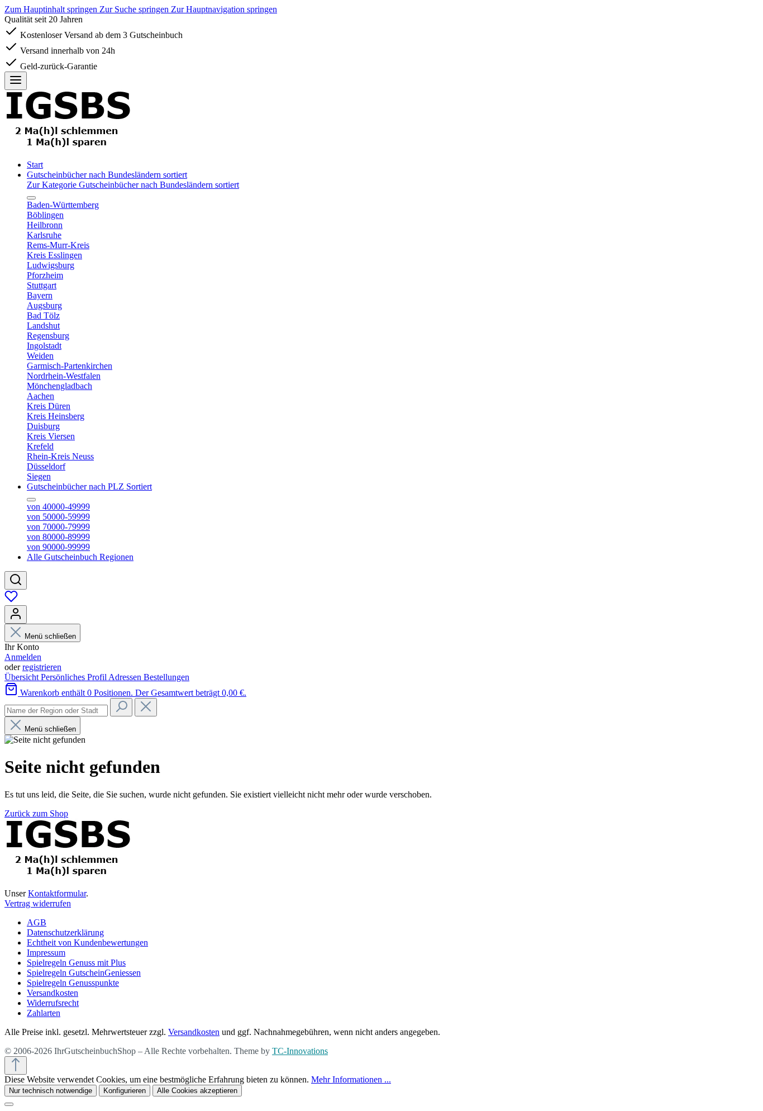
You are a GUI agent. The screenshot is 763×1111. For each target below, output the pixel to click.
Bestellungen (166, 677)
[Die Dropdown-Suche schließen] (146, 707)
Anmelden (22, 657)
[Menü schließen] (31, 198)
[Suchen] (15, 580)
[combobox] (56, 710)
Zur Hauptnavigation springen (224, 9)
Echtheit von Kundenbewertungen (87, 942)
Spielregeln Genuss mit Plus (76, 962)
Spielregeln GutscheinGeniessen (84, 972)
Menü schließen (49, 636)
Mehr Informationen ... (351, 1079)
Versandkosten (52, 993)
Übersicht (22, 677)
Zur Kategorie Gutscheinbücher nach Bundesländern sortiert (133, 184)
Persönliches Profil (74, 677)
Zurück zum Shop (36, 813)
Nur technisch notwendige (50, 1090)
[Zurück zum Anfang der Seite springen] (15, 1065)
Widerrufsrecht (53, 1003)
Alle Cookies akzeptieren (197, 1090)
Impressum (46, 952)
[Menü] (15, 81)
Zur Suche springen (135, 9)
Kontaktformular (57, 893)
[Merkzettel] (11, 600)
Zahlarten (43, 1013)
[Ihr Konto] (15, 614)
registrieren (41, 667)
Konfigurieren (124, 1090)
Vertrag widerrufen (37, 903)
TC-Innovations (300, 1051)
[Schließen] (8, 1104)
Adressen (126, 677)
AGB (36, 922)
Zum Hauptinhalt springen (51, 9)
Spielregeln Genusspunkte (73, 982)
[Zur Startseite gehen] (67, 145)
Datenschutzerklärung (65, 932)
